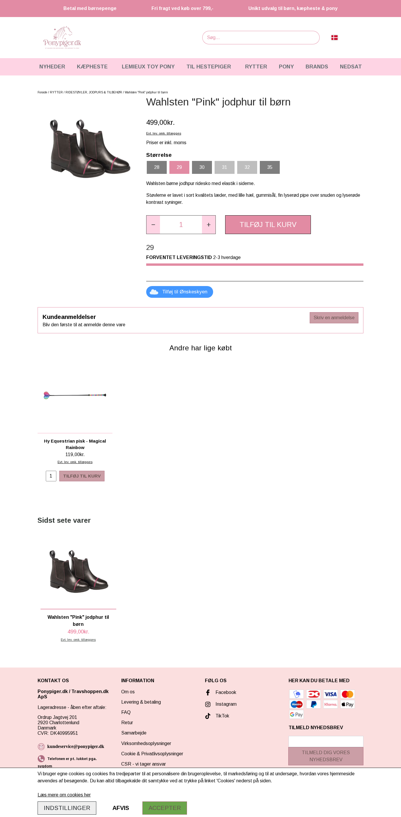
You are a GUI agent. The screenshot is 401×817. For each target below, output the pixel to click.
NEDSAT (351, 67)
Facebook (225, 692)
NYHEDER (52, 67)
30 (202, 167)
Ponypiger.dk (53, 691)
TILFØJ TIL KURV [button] (268, 224)
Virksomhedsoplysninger (146, 743)
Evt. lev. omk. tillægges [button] (163, 133)
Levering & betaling (141, 702)
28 (156, 167)
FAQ (126, 712)
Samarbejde (133, 732)
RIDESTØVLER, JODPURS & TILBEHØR (93, 92)
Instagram (226, 704)
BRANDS (317, 67)
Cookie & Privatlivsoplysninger (152, 753)
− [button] (153, 224)
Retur (127, 722)
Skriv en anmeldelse (334, 317)
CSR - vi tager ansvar (143, 763)
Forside (42, 92)
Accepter (165, 808)
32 (247, 167)
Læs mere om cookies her (64, 794)
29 (179, 167)
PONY (286, 67)
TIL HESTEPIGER (208, 67)
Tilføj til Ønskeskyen (184, 292)
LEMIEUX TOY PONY (148, 67)
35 (269, 167)
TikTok (222, 715)
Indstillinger (67, 808)
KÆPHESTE (92, 67)
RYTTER (256, 67)
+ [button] (209, 224)
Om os (128, 691)
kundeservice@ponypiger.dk (75, 746)
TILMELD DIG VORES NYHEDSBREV (326, 756)
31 (224, 167)
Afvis (120, 808)
